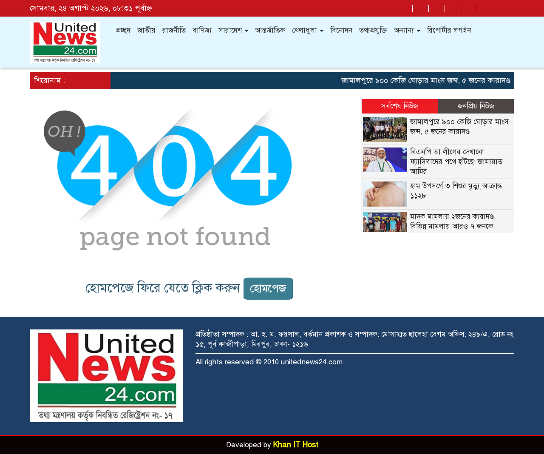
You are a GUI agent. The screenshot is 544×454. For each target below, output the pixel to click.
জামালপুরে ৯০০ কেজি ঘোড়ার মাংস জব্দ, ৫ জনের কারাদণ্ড (421, 80)
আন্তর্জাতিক (270, 30)
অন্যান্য (405, 30)
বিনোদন (341, 30)
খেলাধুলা (305, 30)
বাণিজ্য (202, 30)
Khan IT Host (295, 444)
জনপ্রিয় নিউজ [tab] (476, 106)
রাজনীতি (174, 30)
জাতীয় (146, 30)
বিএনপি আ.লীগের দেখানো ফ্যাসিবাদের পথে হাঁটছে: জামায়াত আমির (456, 162)
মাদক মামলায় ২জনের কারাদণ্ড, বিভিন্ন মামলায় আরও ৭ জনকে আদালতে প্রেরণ (453, 226)
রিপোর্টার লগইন (449, 30)
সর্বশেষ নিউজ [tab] (399, 106)
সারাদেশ (231, 30)
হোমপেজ (268, 288)
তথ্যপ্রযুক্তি (373, 30)
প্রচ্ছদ (123, 30)
